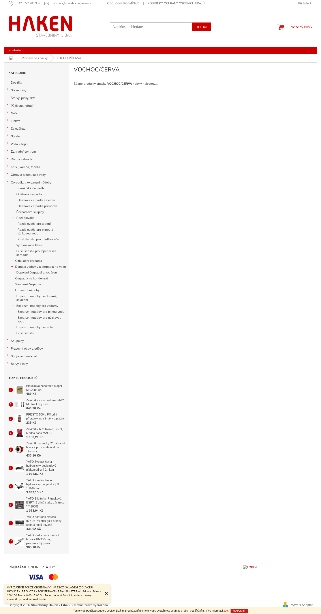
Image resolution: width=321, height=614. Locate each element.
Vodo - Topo (19, 144)
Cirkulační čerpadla (28, 260)
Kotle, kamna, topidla (25, 167)
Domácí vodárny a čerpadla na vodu (40, 266)
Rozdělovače (25, 217)
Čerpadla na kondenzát (31, 278)
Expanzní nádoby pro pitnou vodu (40, 311)
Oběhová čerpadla (29, 194)
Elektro (16, 121)
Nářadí (15, 113)
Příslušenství (25, 333)
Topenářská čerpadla (30, 188)
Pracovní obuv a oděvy (27, 348)
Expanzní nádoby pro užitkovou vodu (39, 319)
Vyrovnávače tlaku (29, 245)
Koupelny (17, 341)
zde (225, 610)
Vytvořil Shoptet (302, 605)
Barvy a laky (19, 363)
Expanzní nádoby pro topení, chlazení (36, 298)
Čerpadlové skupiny (30, 212)
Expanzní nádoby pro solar (35, 327)
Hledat (202, 27)
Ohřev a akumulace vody (28, 174)
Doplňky (16, 82)
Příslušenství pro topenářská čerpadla (36, 252)
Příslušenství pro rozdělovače (38, 239)
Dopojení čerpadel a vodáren (36, 272)
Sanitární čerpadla (28, 284)
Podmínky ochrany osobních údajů (176, 3)
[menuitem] (14, 50)
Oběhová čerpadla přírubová (37, 206)
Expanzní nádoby (27, 290)
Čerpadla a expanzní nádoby (31, 182)
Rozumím (239, 610)
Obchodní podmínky (123, 3)
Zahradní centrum (23, 151)
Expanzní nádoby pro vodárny (37, 305)
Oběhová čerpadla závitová (36, 200)
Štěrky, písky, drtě (23, 98)
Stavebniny (18, 90)
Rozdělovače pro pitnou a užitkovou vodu (35, 231)
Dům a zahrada (21, 159)
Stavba (16, 136)
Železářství (18, 128)
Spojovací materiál (24, 356)
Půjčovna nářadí (22, 105)
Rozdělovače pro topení (34, 223)
